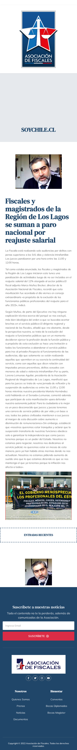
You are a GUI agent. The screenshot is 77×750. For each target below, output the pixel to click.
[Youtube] (48, 678)
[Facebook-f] (28, 678)
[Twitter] (35, 678)
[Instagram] (42, 678)
